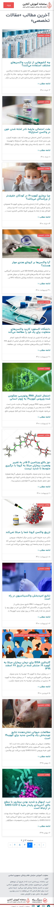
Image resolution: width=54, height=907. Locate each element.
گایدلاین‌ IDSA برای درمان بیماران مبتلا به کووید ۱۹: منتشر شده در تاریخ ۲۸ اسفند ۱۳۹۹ (27, 665)
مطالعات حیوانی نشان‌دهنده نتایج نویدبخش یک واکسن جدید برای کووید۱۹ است (27, 735)
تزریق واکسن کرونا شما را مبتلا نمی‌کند (28, 532)
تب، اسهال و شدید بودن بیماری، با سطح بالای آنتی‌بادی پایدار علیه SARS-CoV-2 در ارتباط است (27, 805)
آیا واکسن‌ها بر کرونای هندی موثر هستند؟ (31, 264)
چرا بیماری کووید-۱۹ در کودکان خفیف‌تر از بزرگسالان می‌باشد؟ (28, 197)
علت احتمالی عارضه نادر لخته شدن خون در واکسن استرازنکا (27, 130)
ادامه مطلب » (44, 83)
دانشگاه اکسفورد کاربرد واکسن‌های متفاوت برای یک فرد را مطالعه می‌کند (29, 330)
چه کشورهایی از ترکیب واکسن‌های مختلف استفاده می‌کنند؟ (30, 64)
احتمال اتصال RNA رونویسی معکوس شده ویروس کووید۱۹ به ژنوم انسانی (29, 397)
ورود (9, 5)
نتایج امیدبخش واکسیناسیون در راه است (29, 597)
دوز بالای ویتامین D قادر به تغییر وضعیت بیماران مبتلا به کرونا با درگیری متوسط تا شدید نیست (27, 465)
